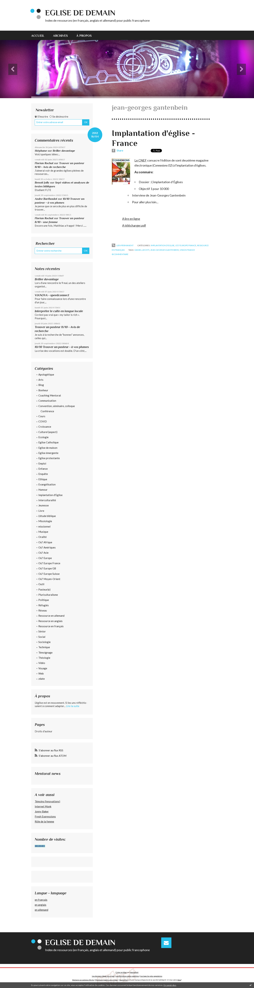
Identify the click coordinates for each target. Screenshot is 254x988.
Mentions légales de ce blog (106, 980)
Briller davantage (64, 150)
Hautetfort (134, 972)
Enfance (43, 468)
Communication (47, 400)
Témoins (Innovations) (47, 801)
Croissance (44, 426)
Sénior (42, 631)
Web (41, 673)
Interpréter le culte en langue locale (59, 311)
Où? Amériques (47, 547)
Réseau (42, 610)
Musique (43, 531)
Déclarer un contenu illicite (83, 980)
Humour (43, 489)
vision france (187, 250)
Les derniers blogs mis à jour (103, 976)
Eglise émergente (48, 452)
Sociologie (44, 641)
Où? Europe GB (47, 568)
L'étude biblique (47, 515)
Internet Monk (43, 806)
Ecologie (43, 437)
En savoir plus (170, 985)
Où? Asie (43, 552)
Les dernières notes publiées (127, 976)
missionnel (44, 526)
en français (41, 899)
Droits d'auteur (43, 731)
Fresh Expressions (45, 816)
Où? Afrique (45, 542)
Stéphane (41, 150)
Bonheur (43, 390)
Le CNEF (140, 160)
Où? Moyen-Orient (49, 578)
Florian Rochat (44, 163)
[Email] (166, 942)
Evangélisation (47, 484)
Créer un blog (121, 972)
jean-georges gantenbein (164, 250)
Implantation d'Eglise (50, 495)
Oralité (42, 536)
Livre (41, 510)
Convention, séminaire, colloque (56, 406)
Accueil (37, 35)
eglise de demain (80, 12)
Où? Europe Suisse (49, 573)
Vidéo (41, 662)
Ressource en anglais (50, 621)
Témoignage (45, 652)
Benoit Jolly (42, 182)
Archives (60, 35)
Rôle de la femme (44, 821)
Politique (43, 599)
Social (41, 636)
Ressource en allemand (51, 615)
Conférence (47, 411)
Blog (41, 384)
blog (179, 980)
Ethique (42, 479)
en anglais (40, 904)
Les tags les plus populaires (151, 976)
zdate (41, 678)
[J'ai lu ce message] (250, 985)
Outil (41, 584)
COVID (42, 421)
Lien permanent (125, 245)
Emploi (42, 463)
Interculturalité (47, 500)
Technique (44, 647)
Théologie (44, 657)
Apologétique (46, 374)
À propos (84, 35)
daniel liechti (142, 250)
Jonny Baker (42, 811)
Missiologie (45, 521)
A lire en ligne (131, 219)
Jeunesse (43, 505)
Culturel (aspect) (47, 431)
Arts (40, 379)
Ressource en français (51, 626)
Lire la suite (72, 706)
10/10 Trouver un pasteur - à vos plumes (62, 347)
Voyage (42, 668)
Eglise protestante (49, 458)
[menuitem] (40, 35)
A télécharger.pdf (134, 225)
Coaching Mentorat (49, 395)
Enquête (43, 473)
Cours (41, 416)
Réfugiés (43, 605)
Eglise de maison (47, 447)
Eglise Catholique (48, 442)
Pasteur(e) (44, 589)
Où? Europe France (49, 563)
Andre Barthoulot (46, 198)
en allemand (41, 909)
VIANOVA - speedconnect (52, 295)
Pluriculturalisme (48, 594)
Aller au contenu (11, 3)
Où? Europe (45, 558)
